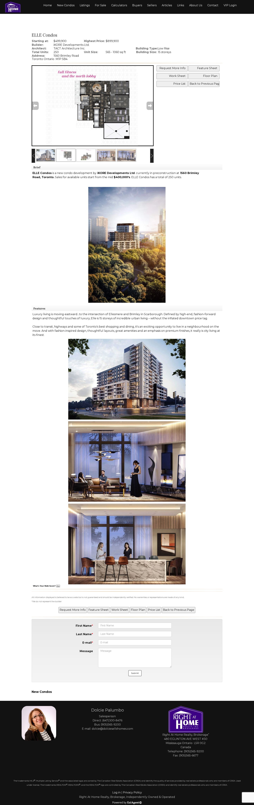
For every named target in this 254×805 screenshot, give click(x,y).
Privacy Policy (132, 792)
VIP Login (230, 5)
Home (47, 5)
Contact (212, 5)
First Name (84, 625)
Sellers (152, 5)
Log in (116, 792)
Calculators (119, 5)
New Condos (65, 5)
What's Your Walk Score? (44, 586)
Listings (85, 5)
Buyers (137, 5)
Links (180, 5)
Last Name (84, 634)
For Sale (100, 5)
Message (86, 651)
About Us (195, 5)
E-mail (87, 642)
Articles (167, 5)
